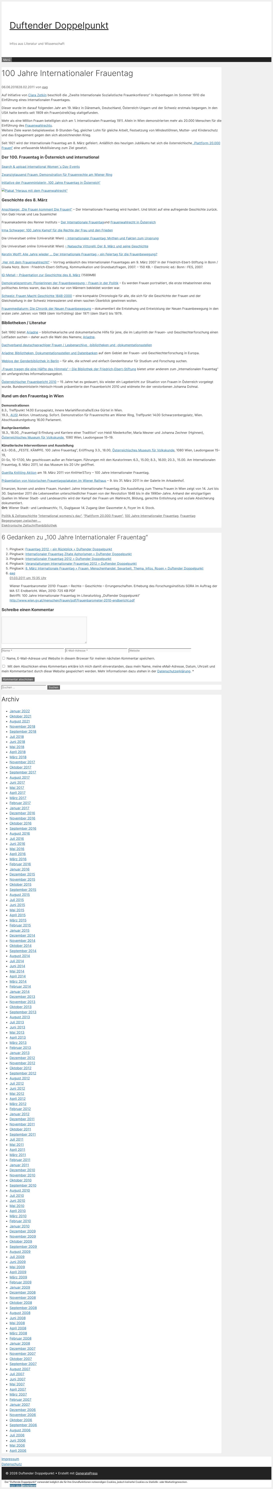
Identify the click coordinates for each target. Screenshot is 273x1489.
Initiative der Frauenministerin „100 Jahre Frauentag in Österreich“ (51, 183)
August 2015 (20, 895)
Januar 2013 (20, 1053)
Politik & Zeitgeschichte (19, 516)
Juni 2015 (17, 905)
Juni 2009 (18, 1262)
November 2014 (22, 941)
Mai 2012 (17, 1094)
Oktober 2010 (21, 1180)
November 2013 (22, 1002)
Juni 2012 (17, 1088)
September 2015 (23, 890)
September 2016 (23, 828)
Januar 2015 (19, 930)
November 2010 (22, 1175)
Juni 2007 (18, 1379)
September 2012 (23, 1073)
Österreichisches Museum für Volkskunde (33, 437)
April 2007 (18, 1389)
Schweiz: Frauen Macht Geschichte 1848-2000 (37, 296)
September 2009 (23, 1247)
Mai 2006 (17, 1445)
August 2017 (20, 777)
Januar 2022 (20, 711)
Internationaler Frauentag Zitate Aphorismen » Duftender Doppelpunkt (78, 554)
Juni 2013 (17, 1027)
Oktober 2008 (21, 1303)
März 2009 (18, 1277)
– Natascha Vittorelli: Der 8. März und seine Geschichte (106, 246)
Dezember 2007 (23, 1349)
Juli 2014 (17, 961)
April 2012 (18, 1099)
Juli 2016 (17, 839)
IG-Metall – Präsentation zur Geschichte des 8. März (41, 275)
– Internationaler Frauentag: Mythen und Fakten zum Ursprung (112, 238)
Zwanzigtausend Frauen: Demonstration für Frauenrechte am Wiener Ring (57, 175)
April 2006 (18, 1451)
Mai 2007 (17, 1384)
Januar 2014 (20, 992)
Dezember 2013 (22, 997)
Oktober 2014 (21, 946)
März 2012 (18, 1104)
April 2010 (18, 1211)
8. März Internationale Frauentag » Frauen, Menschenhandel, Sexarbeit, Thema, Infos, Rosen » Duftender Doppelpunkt (114, 568)
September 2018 (23, 732)
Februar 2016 (20, 864)
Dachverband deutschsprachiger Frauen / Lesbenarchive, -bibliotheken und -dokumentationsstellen (77, 345)
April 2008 (18, 1328)
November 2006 (23, 1415)
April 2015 (18, 915)
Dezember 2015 (22, 874)
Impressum (10, 1459)
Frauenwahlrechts (38, 125)
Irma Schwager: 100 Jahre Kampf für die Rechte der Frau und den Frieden (57, 230)
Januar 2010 (20, 1226)
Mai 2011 (17, 1145)
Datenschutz (12, 1464)
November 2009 (23, 1236)
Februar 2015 (20, 925)
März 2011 (18, 1155)
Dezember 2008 (23, 1292)
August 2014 (20, 956)
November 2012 (22, 1063)
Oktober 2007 (21, 1359)
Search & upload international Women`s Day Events (41, 167)
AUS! (14, 415)
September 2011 (23, 1134)
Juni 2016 (17, 844)
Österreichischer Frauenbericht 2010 (29, 382)
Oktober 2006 (21, 1420)
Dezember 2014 (22, 935)
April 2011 (17, 1150)
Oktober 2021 (20, 716)
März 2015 (18, 920)
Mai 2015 (17, 910)
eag (12, 573)
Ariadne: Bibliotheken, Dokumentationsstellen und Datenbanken (50, 353)
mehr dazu (16, 1485)
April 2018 (18, 752)
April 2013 (18, 1037)
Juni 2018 (17, 742)
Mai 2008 (17, 1323)
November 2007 (23, 1354)
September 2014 (23, 951)
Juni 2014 (17, 966)
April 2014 (18, 976)
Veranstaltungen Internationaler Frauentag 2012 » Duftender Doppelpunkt (81, 564)
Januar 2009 (20, 1287)
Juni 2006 (18, 1440)
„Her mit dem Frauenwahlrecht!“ (26, 262)
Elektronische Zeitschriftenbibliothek (29, 525)
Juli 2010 (17, 1196)
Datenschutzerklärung (173, 671)
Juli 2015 (17, 900)
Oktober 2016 (21, 823)
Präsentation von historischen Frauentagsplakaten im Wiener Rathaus (54, 481)
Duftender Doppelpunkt (59, 25)
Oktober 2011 (20, 1129)
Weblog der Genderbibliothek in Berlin (30, 361)
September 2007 (23, 1364)
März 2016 (18, 859)
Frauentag (187, 516)
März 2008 (18, 1333)
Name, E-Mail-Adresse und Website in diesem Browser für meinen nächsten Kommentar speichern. (81, 658)
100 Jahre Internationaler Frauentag (151, 516)
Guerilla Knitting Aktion (19, 473)
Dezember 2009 (23, 1231)
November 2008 (23, 1298)
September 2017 (23, 772)
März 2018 (18, 757)
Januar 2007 (20, 1405)
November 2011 (22, 1124)
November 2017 (22, 762)
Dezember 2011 (22, 1119)
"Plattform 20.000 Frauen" (103, 516)
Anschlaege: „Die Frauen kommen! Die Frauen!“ (37, 209)
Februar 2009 (21, 1282)
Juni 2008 (18, 1318)
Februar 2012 (20, 1109)
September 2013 (23, 1012)
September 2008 (23, 1308)
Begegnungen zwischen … (21, 521)
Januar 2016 (20, 869)
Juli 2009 (17, 1257)
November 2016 (22, 818)
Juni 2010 (17, 1201)
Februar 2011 (20, 1160)
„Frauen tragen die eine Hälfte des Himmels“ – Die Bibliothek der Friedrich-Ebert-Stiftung (69, 369)
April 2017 (18, 793)
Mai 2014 (17, 971)
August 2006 (20, 1430)
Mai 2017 (17, 788)
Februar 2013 (20, 1048)
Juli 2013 (17, 1022)
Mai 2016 (17, 849)
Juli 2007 (17, 1374)
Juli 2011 (16, 1139)
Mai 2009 (17, 1267)
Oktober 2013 (21, 1007)
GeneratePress (87, 1473)
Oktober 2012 (20, 1068)
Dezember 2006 (23, 1410)
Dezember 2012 (22, 1058)
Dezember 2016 (22, 813)
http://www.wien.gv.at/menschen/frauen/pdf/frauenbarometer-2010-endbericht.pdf (72, 600)
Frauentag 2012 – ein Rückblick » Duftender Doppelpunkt (68, 549)
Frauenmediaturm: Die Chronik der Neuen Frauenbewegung (46, 309)
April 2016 (18, 854)
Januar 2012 (19, 1114)
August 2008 (20, 1313)
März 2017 (18, 798)
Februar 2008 (20, 1338)
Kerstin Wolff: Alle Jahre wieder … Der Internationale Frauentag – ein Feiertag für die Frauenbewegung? (79, 254)
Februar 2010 (20, 1221)
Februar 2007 (20, 1400)
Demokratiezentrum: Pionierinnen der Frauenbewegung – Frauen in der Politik (60, 283)
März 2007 (18, 1394)
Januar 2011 (19, 1165)
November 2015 (22, 879)
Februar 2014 (20, 986)
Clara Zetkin (37, 95)
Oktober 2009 (21, 1241)
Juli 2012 (17, 1083)
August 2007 (20, 1369)
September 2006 (23, 1425)
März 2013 (18, 1043)
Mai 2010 (17, 1206)
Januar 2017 (19, 808)
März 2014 (18, 981)
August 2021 (20, 721)
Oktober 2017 (20, 767)
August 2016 (20, 833)
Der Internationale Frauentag (82, 222)
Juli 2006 (17, 1435)
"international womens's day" (60, 516)
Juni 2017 (17, 782)
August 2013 (20, 1017)
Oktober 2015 (20, 884)
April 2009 (18, 1272)
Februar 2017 (20, 803)
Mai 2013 (17, 1032)
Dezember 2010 (22, 1170)
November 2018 (22, 727)
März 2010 (18, 1216)
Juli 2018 (17, 737)
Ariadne (32, 332)
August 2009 (20, 1252)
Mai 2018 (17, 747)
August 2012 (20, 1078)
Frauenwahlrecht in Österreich (133, 222)
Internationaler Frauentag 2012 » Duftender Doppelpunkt (68, 559)
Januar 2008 (20, 1343)
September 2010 (23, 1185)
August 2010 (20, 1190)
